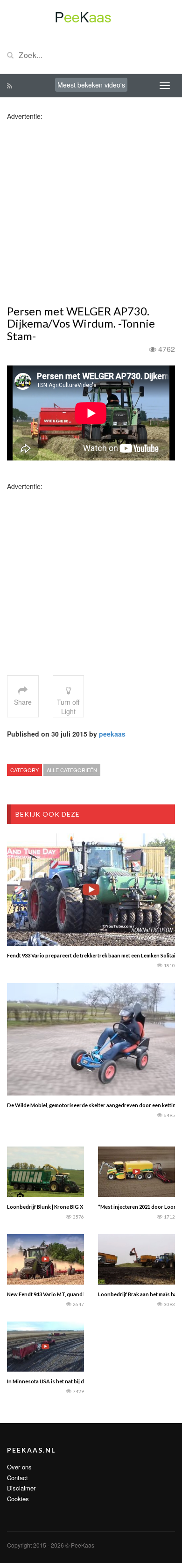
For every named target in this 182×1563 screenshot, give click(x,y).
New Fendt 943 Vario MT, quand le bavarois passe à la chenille (80, 1294)
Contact (17, 1477)
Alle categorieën (72, 770)
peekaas (112, 733)
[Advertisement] (91, 212)
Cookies (18, 1498)
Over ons (19, 1466)
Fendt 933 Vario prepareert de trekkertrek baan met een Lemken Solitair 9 (94, 955)
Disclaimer (21, 1487)
